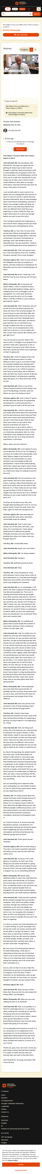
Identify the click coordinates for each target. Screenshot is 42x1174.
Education (4, 1120)
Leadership (5, 1106)
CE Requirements (7, 1100)
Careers (3, 1109)
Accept (21, 1164)
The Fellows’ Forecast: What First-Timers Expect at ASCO (17, 107)
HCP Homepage (6, 1137)
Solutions (4, 1098)
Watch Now (20, 149)
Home (3, 1095)
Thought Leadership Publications (12, 1103)
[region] (21, 1159)
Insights (4, 1123)
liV (2, 1126)
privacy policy (13, 1160)
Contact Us (5, 1112)
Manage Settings (21, 1170)
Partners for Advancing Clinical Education (15, 1129)
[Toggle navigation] (39, 9)
